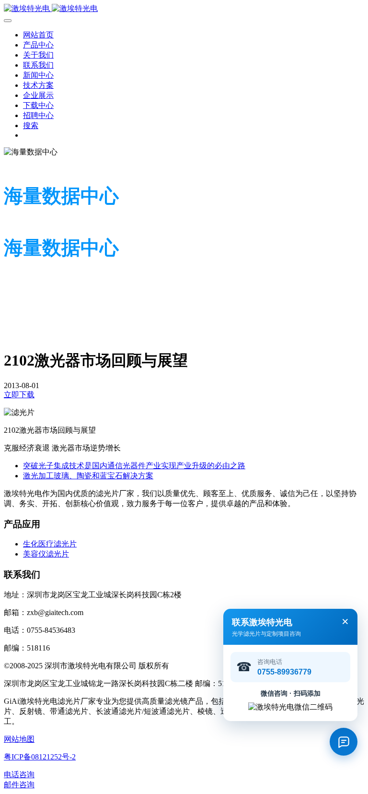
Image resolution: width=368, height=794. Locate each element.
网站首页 (38, 35)
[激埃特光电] (184, 9)
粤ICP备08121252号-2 (40, 757)
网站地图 (19, 739)
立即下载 (19, 395)
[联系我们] (343, 742)
